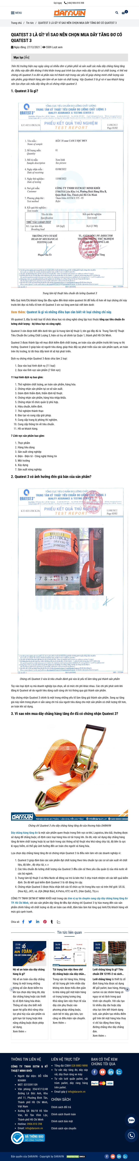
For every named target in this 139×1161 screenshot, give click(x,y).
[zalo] (119, 1072)
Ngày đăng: (19, 47)
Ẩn (26, 57)
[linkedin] (110, 1072)
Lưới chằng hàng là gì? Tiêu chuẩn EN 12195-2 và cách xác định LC (108, 972)
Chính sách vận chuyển (63, 1128)
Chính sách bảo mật (62, 1121)
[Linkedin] (37, 922)
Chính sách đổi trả (61, 1107)
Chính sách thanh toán (63, 1114)
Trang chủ (16, 22)
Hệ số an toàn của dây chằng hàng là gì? (29, 972)
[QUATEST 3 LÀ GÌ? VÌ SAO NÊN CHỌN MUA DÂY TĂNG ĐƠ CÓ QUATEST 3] (69, 13)
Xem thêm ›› (19, 1031)
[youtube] (102, 1072)
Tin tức (30, 22)
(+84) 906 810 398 (75, 3)
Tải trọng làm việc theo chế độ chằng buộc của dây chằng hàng (69, 972)
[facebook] (94, 1072)
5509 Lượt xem (54, 47)
